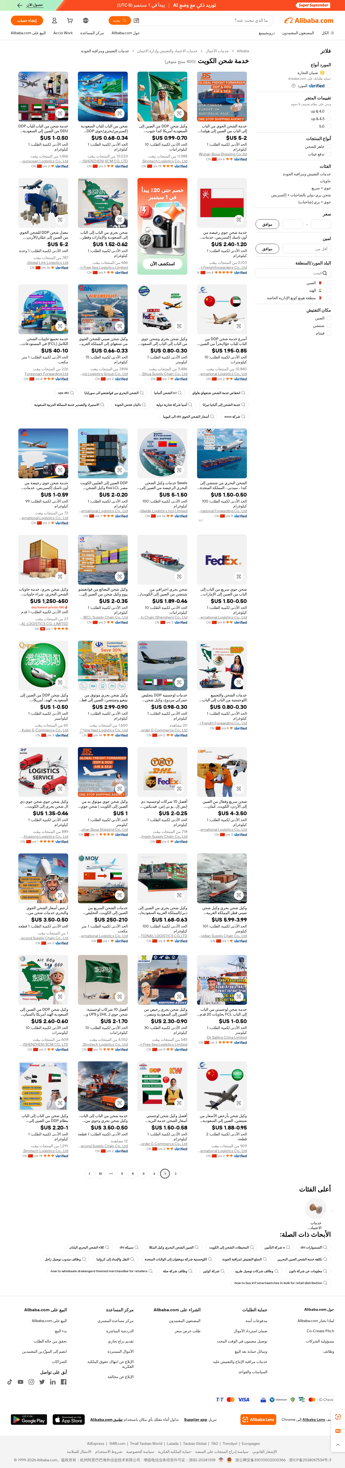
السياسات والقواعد (252, 1372)
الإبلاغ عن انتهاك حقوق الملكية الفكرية (110, 1364)
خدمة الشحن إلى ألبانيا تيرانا (221, 405)
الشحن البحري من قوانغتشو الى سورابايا (111, 393)
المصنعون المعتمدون (185, 1321)
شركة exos (232, 417)
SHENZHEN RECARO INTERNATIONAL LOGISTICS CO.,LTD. (162, 936)
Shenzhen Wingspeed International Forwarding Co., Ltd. (222, 511)
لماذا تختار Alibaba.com (316, 1321)
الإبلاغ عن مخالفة (121, 1377)
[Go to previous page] (176, 1173)
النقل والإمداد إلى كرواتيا (112, 1259)
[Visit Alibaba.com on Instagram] (31, 1382)
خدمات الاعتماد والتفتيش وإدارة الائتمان (167, 51)
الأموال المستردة (121, 1351)
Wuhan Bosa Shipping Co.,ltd (223, 154)
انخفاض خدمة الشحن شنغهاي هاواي (216, 393)
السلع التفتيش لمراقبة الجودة (242, 1259)
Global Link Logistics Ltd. (47, 262)
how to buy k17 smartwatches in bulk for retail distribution (278, 1283)
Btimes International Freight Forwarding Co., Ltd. (222, 723)
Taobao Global (194, 1443)
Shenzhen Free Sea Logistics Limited (103, 267)
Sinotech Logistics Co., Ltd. (164, 161)
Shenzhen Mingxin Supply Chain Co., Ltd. (162, 836)
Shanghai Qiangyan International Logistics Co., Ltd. (222, 829)
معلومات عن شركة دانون (305, 1271)
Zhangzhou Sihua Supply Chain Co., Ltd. (162, 374)
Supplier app (195, 1419)
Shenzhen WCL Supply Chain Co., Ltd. (103, 617)
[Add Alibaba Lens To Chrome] (258, 1419)
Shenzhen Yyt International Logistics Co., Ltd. (43, 518)
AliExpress (95, 1443)
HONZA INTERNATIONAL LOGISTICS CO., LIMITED (43, 624)
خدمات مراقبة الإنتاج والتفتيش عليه (240, 1361)
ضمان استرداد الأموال (250, 1331)
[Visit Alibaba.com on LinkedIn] (53, 1382)
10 (100, 1174)
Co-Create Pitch (320, 1331)
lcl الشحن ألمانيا (165, 393)
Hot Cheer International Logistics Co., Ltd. (222, 617)
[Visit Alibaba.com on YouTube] (20, 1382)
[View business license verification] (221, 1460)
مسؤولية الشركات (320, 1341)
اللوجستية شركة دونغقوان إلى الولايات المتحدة (176, 1259)
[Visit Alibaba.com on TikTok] (9, 1382)
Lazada (172, 1443)
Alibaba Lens (313, 1419)
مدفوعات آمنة (256, 1321)
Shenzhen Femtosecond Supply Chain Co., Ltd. (43, 938)
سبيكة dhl (126, 1247)
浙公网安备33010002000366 (260, 1460)
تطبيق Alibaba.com (106, 1419)
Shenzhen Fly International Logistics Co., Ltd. (103, 511)
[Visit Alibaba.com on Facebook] (63, 1382)
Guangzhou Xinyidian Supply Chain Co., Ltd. (222, 936)
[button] (136, 20)
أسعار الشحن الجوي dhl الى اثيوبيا (186, 417)
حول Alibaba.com (319, 1309)
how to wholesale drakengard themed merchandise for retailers (99, 1271)
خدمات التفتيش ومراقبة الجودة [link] (105, 51)
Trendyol (230, 1443)
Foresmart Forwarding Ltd (46, 374)
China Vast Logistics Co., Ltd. (104, 730)
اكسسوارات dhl (311, 1247)
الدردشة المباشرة (120, 1331)
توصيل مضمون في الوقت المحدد (242, 1341)
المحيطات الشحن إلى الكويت (229, 1247)
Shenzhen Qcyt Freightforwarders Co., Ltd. (222, 267)
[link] (338, 1417)
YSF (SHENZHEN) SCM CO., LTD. (103, 161)
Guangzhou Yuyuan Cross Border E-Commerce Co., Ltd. (162, 730)
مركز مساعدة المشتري (116, 1321)
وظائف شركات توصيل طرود (254, 1271)
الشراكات (59, 1361)
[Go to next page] (89, 1173)
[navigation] (293, 613)
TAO (214, 1443)
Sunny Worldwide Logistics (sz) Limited (162, 511)
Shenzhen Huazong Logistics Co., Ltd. (43, 836)
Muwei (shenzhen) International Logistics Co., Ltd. (103, 936)
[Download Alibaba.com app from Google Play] (29, 1419)
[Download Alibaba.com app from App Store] (69, 1419)
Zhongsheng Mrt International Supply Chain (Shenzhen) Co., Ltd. (162, 617)
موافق (267, 224)
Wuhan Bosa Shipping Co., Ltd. (103, 829)
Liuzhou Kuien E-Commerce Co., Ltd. (43, 730)
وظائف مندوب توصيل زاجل (63, 1259)
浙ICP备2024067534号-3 (310, 1460)
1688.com (117, 1443)
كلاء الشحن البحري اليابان (86, 1247)
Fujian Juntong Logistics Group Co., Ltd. (103, 374)
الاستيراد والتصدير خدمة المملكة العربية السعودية (66, 405)
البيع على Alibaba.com (49, 1321)
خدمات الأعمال (217, 51)
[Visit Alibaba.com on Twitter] (42, 1382)
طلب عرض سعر (188, 1331)
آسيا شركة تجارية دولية (171, 405)
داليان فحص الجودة (128, 405)
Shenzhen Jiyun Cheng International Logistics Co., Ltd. (222, 374)
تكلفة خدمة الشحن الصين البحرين (299, 1259)
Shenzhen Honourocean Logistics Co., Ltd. (43, 161)
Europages (251, 1443)
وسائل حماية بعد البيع (251, 1351)
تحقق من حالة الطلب (50, 1341)
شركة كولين (211, 1271)
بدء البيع (61, 1331)
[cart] (69, 21)
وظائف (328, 1351)
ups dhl (63, 393)
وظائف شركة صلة (175, 1271)
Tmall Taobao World (146, 1443)
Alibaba (243, 51)
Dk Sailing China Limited (227, 1037)
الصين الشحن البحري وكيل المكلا (171, 1247)
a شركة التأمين (274, 1247)
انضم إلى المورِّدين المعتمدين (44, 1351)
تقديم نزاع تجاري (121, 1341)
